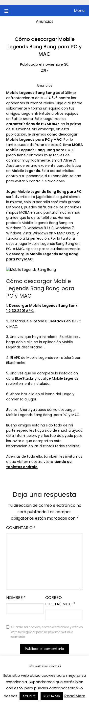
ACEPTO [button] (28, 696)
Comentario (21, 528)
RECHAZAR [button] (52, 696)
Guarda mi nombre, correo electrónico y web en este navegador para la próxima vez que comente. (47, 632)
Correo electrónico (60, 601)
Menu (79, 10)
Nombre (16, 597)
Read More (74, 696)
